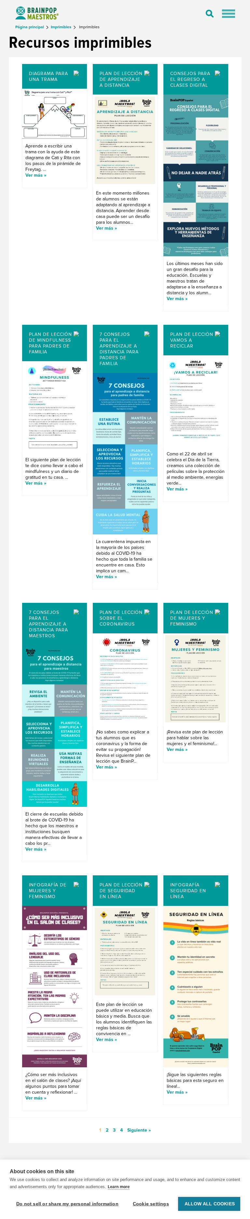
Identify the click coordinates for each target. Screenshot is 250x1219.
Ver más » (35, 175)
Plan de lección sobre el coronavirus (121, 618)
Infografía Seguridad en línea (188, 890)
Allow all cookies (210, 1203)
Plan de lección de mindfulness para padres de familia (50, 343)
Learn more (119, 1186)
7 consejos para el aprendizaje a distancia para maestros (48, 624)
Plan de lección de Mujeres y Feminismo (191, 618)
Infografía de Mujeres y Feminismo (47, 890)
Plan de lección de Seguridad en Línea (121, 890)
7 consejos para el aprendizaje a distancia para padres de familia (119, 349)
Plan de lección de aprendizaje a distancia (121, 79)
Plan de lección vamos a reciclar (191, 340)
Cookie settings (151, 1203)
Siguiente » (139, 1130)
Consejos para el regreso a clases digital (190, 79)
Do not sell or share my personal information (67, 1203)
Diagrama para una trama (48, 76)
